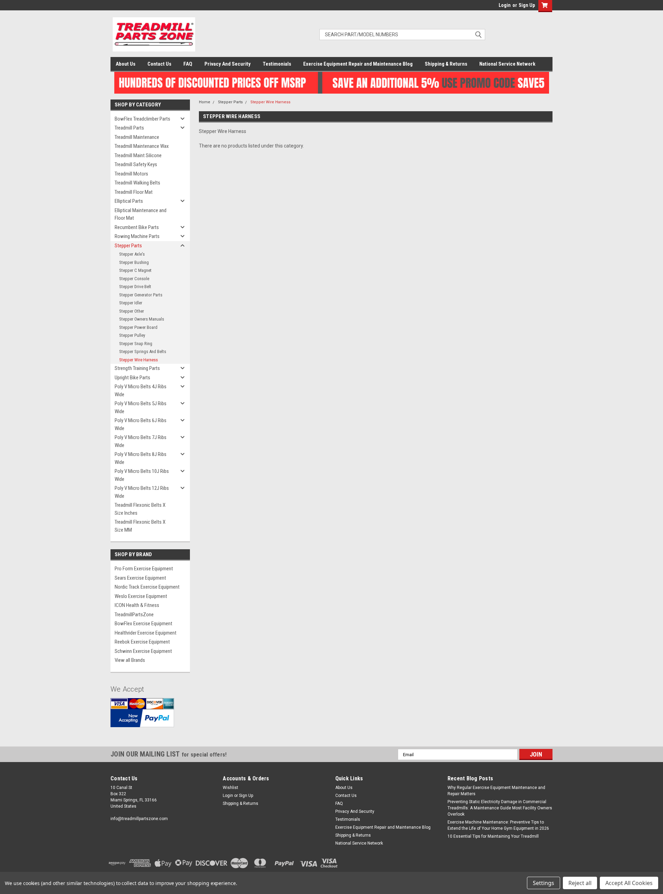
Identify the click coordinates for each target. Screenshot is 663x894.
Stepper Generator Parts (140, 294)
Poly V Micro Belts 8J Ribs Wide (140, 458)
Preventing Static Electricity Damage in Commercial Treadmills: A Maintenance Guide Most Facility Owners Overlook (500, 808)
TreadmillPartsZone (134, 614)
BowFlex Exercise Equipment (143, 623)
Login (505, 5)
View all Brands (130, 660)
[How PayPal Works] (142, 718)
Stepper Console (134, 278)
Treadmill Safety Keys (136, 164)
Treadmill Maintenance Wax (142, 146)
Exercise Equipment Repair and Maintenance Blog (358, 64)
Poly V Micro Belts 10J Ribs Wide (142, 475)
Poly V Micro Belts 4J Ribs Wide (140, 390)
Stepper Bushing (134, 262)
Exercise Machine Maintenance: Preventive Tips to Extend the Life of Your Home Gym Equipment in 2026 (498, 825)
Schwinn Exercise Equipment (143, 651)
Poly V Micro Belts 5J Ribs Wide (140, 407)
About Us (125, 64)
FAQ (187, 64)
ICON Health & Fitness (137, 605)
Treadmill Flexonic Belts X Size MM (140, 526)
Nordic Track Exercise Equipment (147, 587)
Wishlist (230, 787)
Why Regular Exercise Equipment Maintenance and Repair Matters (496, 790)
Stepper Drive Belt (135, 286)
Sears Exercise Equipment (140, 578)
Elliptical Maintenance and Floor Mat (140, 214)
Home (204, 102)
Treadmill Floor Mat (134, 192)
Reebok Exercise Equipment (142, 642)
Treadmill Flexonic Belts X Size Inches (140, 509)
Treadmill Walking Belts (137, 183)
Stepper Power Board (138, 327)
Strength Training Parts (137, 368)
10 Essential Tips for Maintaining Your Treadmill (493, 836)
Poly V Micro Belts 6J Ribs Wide (140, 424)
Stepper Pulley (132, 335)
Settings (543, 883)
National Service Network (507, 64)
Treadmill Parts (129, 128)
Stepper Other (131, 311)
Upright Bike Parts (132, 377)
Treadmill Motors (131, 174)
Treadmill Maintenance (137, 137)
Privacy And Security (227, 64)
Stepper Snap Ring (135, 343)
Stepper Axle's (132, 254)
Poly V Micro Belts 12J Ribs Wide (142, 492)
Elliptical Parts (129, 201)
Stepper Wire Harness (138, 359)
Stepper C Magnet (135, 270)
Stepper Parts (128, 245)
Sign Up (527, 5)
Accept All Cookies (629, 883)
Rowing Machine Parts (137, 236)
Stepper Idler (130, 302)
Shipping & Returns (446, 64)
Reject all (580, 883)
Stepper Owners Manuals (141, 319)
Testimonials (277, 64)
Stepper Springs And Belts (142, 351)
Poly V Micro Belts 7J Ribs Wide (140, 441)
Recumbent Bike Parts (137, 227)
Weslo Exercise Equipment (141, 596)
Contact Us (159, 64)
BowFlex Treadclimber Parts (142, 119)
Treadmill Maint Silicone (138, 155)
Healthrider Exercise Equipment (145, 633)
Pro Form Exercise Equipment (144, 568)
